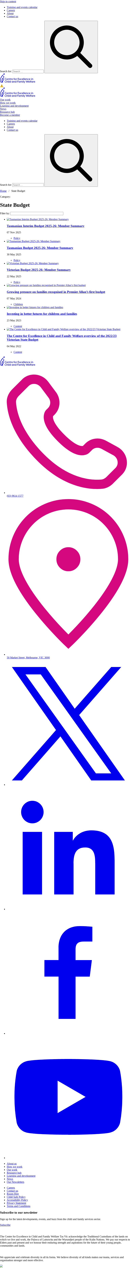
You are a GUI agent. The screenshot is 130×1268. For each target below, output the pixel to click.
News (3, 108)
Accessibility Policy (17, 1199)
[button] (65, 85)
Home (3, 190)
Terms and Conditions (18, 1206)
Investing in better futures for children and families (42, 314)
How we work (8, 102)
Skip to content (8, 1)
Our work (5, 99)
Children (18, 304)
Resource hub (7, 111)
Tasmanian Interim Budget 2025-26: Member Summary (45, 226)
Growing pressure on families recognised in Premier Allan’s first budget (56, 292)
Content (18, 326)
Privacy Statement (16, 1203)
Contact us (12, 16)
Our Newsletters (15, 1181)
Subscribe (5, 1224)
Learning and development (14, 105)
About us (12, 1163)
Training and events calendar (22, 7)
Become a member (10, 115)
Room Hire (13, 1193)
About (10, 13)
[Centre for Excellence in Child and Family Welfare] (18, 82)
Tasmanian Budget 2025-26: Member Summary (40, 248)
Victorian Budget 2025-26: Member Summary (39, 270)
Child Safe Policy (16, 1196)
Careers (11, 10)
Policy (17, 238)
